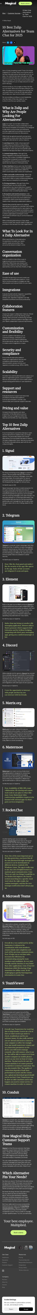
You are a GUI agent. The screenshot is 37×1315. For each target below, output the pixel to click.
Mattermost (5, 771)
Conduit (4, 1120)
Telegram (5, 545)
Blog (3, 13)
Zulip (4, 124)
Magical (4, 1148)
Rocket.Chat (12, 841)
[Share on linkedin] (8, 42)
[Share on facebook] (11, 42)
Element (30, 604)
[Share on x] (14, 42)
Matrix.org (5, 729)
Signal (22, 472)
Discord (24, 673)
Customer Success (14, 13)
